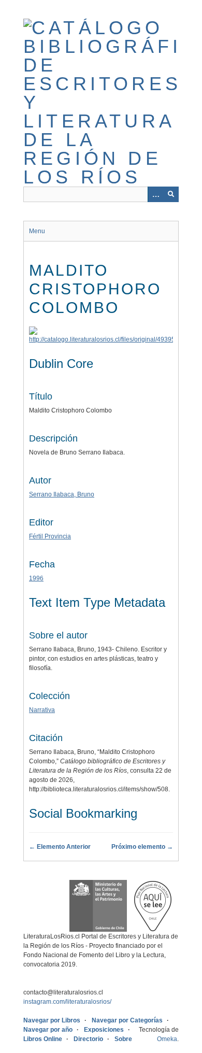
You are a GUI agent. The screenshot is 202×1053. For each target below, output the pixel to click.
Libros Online (42, 1039)
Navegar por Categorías (127, 1020)
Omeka (167, 1039)
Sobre (123, 1039)
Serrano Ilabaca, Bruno (61, 494)
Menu (37, 231)
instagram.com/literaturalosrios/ (67, 1001)
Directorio (88, 1039)
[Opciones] (155, 194)
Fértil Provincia (50, 536)
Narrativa (42, 710)
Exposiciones (104, 1029)
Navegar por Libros (51, 1020)
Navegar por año (48, 1029)
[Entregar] (171, 194)
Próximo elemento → (142, 846)
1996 (36, 578)
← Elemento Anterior (60, 846)
